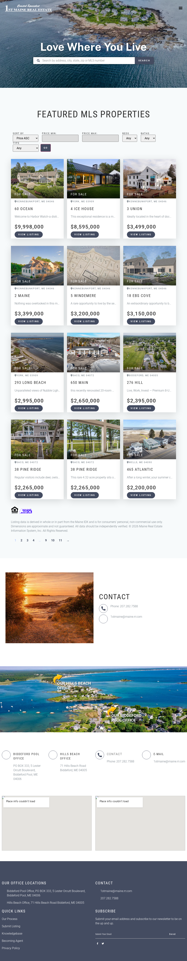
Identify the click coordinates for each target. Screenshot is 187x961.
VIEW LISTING (28, 234)
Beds (125, 133)
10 (52, 540)
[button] (181, 8)
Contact (114, 754)
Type (16, 143)
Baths (145, 133)
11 (60, 540)
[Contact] (99, 755)
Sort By (18, 133)
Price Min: (49, 133)
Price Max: (90, 133)
